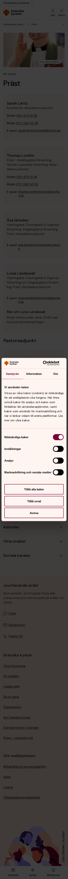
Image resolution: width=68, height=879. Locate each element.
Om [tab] (55, 373)
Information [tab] (34, 373)
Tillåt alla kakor (34, 489)
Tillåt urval (34, 501)
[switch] (58, 449)
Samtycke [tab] (12, 373)
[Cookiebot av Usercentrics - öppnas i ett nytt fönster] (48, 363)
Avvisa (34, 513)
